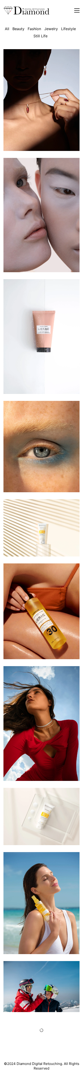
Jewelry (51, 28)
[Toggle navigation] (77, 10)
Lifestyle (68, 28)
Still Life (40, 36)
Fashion (34, 28)
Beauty (18, 28)
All (7, 28)
